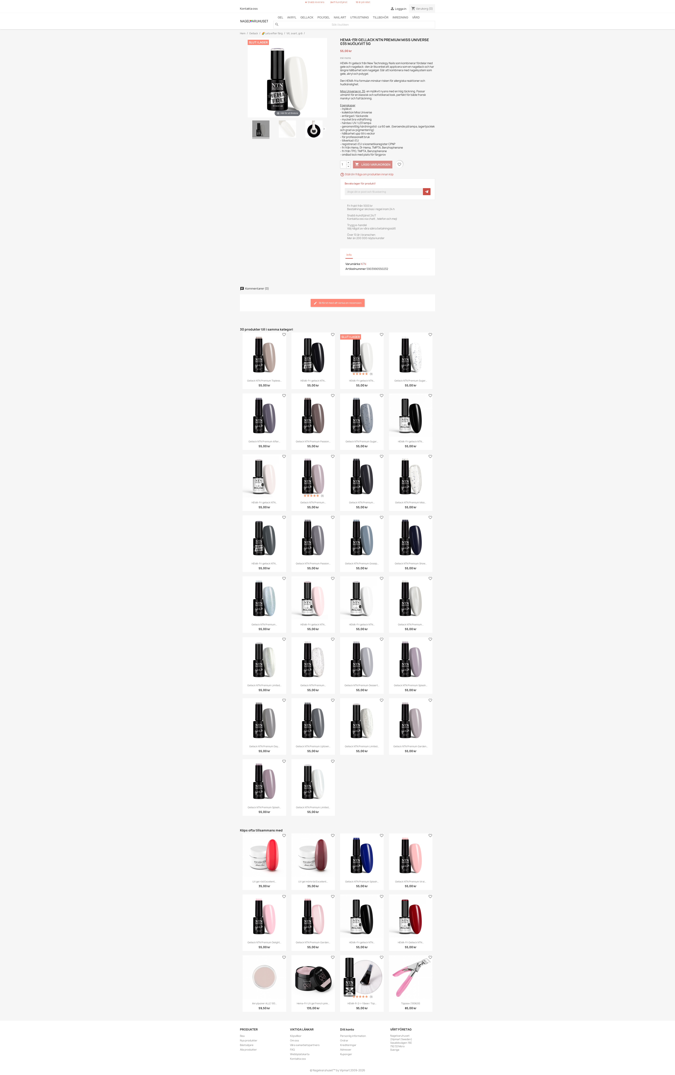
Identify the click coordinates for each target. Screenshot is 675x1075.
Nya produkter (248, 1040)
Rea (242, 1036)
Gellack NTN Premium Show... (411, 563)
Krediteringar (348, 1045)
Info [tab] (349, 255)
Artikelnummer (355, 269)
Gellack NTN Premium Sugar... (410, 380)
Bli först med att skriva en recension (340, 303)
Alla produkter (248, 1049)
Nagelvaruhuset (322, 1070)
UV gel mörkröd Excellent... (313, 881)
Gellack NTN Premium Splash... (410, 685)
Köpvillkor (295, 1036)
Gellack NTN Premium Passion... (313, 441)
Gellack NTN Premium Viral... (410, 881)
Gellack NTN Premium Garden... (410, 746)
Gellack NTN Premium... (313, 502)
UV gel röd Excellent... (264, 881)
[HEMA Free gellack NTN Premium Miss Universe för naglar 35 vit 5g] (260, 129)
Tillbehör (380, 17)
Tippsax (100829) (410, 1003)
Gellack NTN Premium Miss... (410, 502)
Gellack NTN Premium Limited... (264, 685)
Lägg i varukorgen (372, 164)
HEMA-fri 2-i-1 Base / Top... (362, 1003)
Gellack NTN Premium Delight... (264, 942)
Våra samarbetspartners (305, 1045)
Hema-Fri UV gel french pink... (313, 1003)
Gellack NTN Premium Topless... (264, 380)
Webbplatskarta (299, 1054)
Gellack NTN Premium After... (264, 441)
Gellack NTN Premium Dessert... (362, 685)
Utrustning (359, 17)
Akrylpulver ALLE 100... (264, 1003)
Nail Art (340, 17)
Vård (416, 17)
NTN (363, 264)
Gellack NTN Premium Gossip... (362, 563)
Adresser (345, 1049)
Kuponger (346, 1054)
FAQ (292, 1049)
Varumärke (352, 264)
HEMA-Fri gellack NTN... (313, 380)
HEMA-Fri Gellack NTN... (411, 942)
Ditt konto (347, 1029)
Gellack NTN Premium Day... (264, 746)
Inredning (400, 17)
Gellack (306, 17)
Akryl (291, 17)
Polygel (323, 17)
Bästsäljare (246, 1045)
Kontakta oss (249, 9)
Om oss (294, 1040)
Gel (280, 17)
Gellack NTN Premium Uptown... (313, 746)
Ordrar (344, 1040)
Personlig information (353, 1036)
